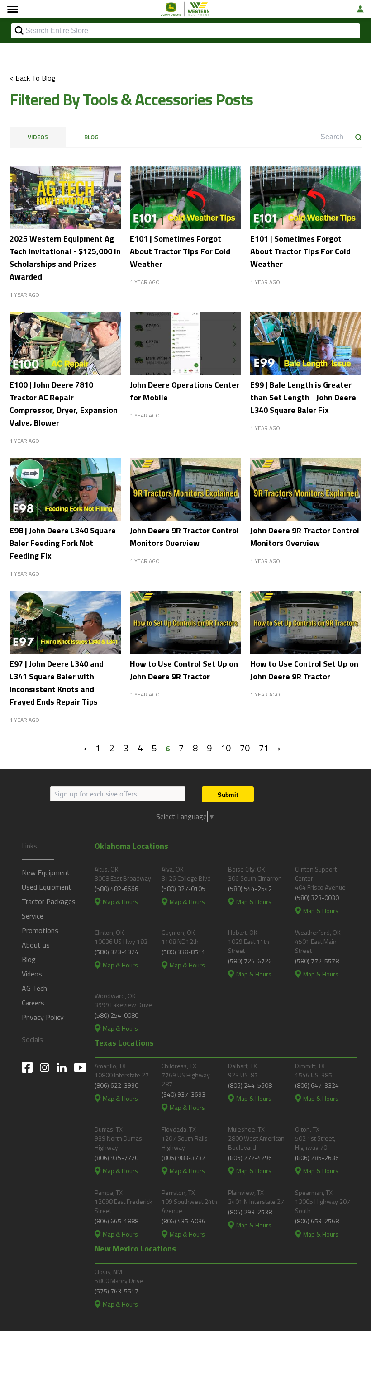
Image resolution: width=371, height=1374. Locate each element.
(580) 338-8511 (183, 952)
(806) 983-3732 (183, 1157)
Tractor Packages (49, 901)
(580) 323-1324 (116, 952)
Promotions (40, 930)
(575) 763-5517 (116, 1291)
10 (226, 748)
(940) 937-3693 (183, 1094)
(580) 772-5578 (317, 961)
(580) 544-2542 (250, 888)
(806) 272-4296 (250, 1157)
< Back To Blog (33, 77)
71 (264, 748)
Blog (91, 137)
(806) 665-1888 (116, 1221)
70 (245, 748)
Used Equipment (46, 886)
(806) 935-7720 (116, 1157)
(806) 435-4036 (183, 1221)
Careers (33, 1002)
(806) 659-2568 (317, 1221)
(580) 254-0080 (116, 1015)
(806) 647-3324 (317, 1085)
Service (32, 915)
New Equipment (46, 872)
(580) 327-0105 (183, 888)
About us (36, 944)
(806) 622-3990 (116, 1085)
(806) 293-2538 (250, 1212)
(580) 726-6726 (250, 961)
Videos (38, 137)
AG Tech (34, 988)
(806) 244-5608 (250, 1085)
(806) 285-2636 (317, 1157)
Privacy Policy (43, 1017)
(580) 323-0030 (317, 897)
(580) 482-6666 (116, 888)
